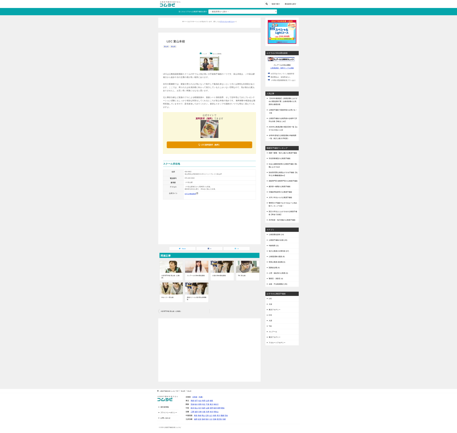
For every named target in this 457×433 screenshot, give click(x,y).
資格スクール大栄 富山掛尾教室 (196, 298)
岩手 (196, 401)
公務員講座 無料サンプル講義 (282, 68)
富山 (196, 408)
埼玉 (203, 404)
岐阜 (215, 408)
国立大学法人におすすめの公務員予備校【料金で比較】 (283, 213)
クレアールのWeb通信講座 (196, 275)
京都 (200, 412)
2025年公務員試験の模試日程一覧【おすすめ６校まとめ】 (283, 128)
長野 (211, 408)
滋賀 (196, 412)
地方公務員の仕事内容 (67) (279, 251)
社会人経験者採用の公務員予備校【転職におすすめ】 (283, 165)
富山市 (166, 46)
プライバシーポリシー (227, 21)
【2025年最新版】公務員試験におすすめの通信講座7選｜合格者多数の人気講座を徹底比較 (283, 101)
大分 (211, 419)
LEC (270, 299)
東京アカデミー (274, 310)
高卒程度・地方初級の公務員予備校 (282, 220)
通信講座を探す (290, 4)
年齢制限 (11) (274, 246)
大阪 (203, 412)
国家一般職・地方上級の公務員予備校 (283, 153)
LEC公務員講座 (190, 194)
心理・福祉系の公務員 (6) (278, 273)
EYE (270, 315)
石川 (200, 408)
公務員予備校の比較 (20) (278, 240)
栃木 (196, 404)
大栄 (270, 304)
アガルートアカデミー (277, 343)
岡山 (203, 415)
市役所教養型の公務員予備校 (279, 158)
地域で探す (276, 4)
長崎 (203, 419)
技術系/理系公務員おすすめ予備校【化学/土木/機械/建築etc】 (283, 173)
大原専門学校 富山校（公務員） (170, 277)
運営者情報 (164, 407)
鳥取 (195, 415)
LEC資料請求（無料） (211, 145)
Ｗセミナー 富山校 (167, 297)
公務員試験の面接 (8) (277, 256)
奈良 (211, 412)
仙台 (200, 401)
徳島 (214, 415)
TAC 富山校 (242, 275)
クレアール (273, 332)
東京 (211, 404)
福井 (203, 408)
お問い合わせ (165, 418)
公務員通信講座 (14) (276, 234)
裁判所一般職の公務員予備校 (279, 186)
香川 (218, 415)
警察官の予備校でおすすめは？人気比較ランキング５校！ (283, 204)
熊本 (207, 419)
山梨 (207, 408)
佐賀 (199, 419)
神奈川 (216, 404)
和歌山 (216, 412)
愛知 (222, 408)
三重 (192, 412)
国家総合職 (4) (274, 268)
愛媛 (222, 415)
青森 (192, 401)
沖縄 (224, 419)
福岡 (195, 419)
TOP (169, 391)
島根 (199, 415)
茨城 (192, 404)
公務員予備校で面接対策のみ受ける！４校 (283, 111)
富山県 (173, 46)
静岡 (219, 408)
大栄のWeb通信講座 (219, 275)
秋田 (203, 401)
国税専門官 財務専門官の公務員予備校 (283, 181)
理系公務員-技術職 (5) (277, 262)
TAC (270, 326)
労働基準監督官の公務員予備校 (280, 192)
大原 (270, 321)
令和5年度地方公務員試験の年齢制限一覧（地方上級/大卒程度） (282, 136)
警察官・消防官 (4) (276, 278)
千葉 (207, 404)
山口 (211, 415)
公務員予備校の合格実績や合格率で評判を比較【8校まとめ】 (283, 119)
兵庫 (207, 412)
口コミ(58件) (217, 54)
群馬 (200, 404)
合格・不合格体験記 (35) (278, 284)
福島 (211, 401)
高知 (226, 415)
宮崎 (214, 419)
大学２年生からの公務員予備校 (280, 197)
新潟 (192, 408)
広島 (207, 415)
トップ (204, 54)
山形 (207, 401)
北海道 (194, 397)
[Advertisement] (209, 350)
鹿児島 (219, 419)
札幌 (200, 397)
